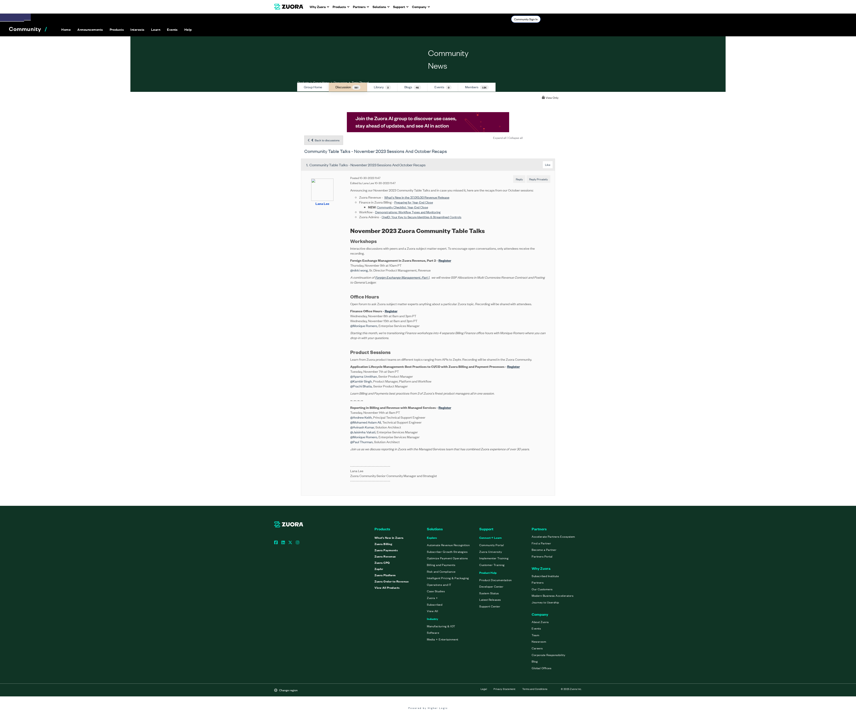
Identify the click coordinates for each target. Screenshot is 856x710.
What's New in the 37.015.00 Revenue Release (416, 197)
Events (441, 86)
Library (381, 86)
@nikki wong (359, 270)
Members (476, 86)
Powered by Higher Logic (428, 708)
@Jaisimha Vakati (362, 432)
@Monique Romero (363, 325)
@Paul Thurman (361, 441)
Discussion (340, 82)
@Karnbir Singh (361, 381)
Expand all (499, 138)
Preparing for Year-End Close (413, 202)
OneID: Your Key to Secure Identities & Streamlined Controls (421, 216)
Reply (519, 179)
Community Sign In (526, 19)
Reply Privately (538, 179)
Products (303, 82)
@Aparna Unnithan (363, 376)
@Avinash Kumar (362, 427)
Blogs (411, 86)
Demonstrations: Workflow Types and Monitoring (407, 212)
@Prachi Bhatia (361, 386)
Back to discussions (327, 140)
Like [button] (547, 165)
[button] (90, 29)
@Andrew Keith (361, 417)
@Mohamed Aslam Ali (365, 422)
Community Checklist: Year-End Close (402, 207)
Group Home (321, 82)
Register (444, 260)
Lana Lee (322, 203)
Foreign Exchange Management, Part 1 (402, 277)
